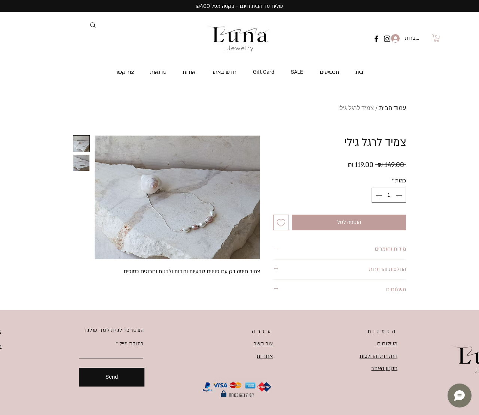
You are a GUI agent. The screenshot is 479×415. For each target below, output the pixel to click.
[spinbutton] (388, 195)
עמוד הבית (392, 108)
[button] (436, 38)
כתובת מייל (131, 344)
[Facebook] (376, 38)
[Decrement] (399, 195)
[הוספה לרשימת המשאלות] (281, 222)
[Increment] (378, 195)
